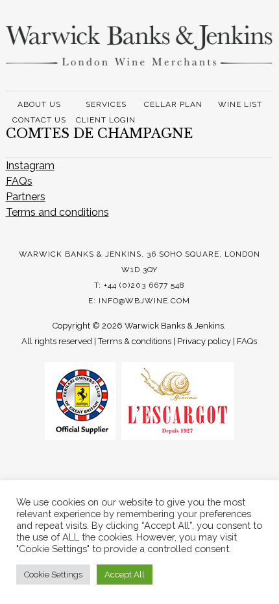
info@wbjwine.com (144, 300)
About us (39, 104)
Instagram (30, 165)
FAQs (19, 181)
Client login (106, 119)
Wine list (240, 104)
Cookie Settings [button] (53, 574)
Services (106, 104)
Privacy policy (204, 341)
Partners (25, 197)
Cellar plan (173, 104)
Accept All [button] (124, 574)
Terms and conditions (57, 212)
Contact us (39, 119)
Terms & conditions (134, 341)
